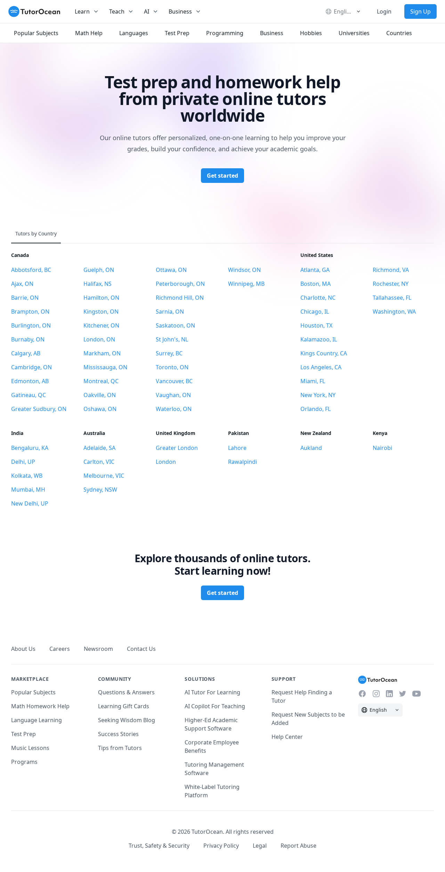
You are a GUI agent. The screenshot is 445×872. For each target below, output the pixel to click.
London (166, 462)
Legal (260, 845)
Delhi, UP (23, 462)
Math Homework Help (40, 706)
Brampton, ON (30, 311)
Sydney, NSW (100, 489)
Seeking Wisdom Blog (126, 720)
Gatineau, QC (28, 395)
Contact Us (141, 649)
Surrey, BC (169, 353)
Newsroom (98, 649)
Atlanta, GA (315, 270)
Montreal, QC (101, 381)
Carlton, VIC (98, 462)
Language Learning (36, 720)
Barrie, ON (25, 297)
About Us (23, 649)
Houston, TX (316, 325)
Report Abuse (298, 845)
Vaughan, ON (173, 395)
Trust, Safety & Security (159, 845)
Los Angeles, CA (320, 367)
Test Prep (23, 734)
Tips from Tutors (120, 748)
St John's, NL (172, 339)
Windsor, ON (244, 270)
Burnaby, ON (27, 339)
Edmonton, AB (30, 381)
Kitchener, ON (101, 325)
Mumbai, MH (28, 489)
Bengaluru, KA (29, 448)
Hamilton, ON (101, 297)
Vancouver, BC (174, 381)
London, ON (99, 339)
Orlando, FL (315, 409)
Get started (222, 175)
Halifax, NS (97, 284)
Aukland (311, 448)
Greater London (177, 448)
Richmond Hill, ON (180, 297)
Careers (59, 649)
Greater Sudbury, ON (38, 409)
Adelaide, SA (99, 448)
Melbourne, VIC (103, 475)
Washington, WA (394, 311)
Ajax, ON (22, 284)
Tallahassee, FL (392, 297)
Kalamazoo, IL (318, 339)
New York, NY (317, 395)
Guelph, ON (98, 270)
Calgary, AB (25, 353)
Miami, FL (312, 381)
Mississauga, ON (105, 367)
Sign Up (420, 11)
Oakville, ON (99, 395)
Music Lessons (30, 748)
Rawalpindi (242, 462)
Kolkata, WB (26, 475)
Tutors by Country (36, 233)
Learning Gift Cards (123, 706)
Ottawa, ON (171, 270)
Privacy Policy (221, 845)
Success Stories (118, 734)
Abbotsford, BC (31, 270)
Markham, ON (102, 353)
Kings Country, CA (323, 353)
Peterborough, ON (180, 284)
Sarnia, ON (170, 311)
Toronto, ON (172, 367)
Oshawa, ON (99, 409)
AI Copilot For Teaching (215, 706)
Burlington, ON (31, 325)
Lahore (237, 448)
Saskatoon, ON (175, 325)
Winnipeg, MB (246, 284)
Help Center (287, 737)
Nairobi (382, 448)
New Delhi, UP (29, 503)
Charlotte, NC (317, 297)
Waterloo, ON (174, 409)
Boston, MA (315, 284)
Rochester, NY (390, 284)
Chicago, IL (314, 311)
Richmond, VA (391, 270)
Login (384, 11)
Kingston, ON (101, 311)
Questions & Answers (126, 692)
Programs (24, 762)
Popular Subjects (33, 692)
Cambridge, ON (31, 367)
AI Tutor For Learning (212, 692)
